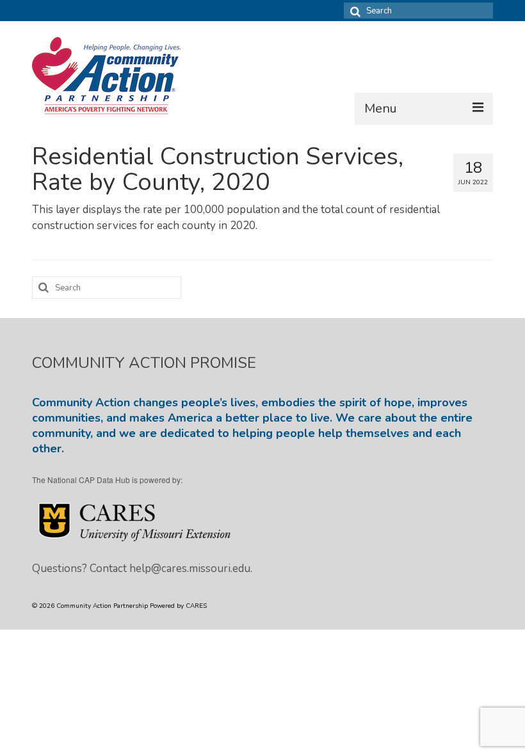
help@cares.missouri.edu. (190, 568)
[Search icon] (353, 11)
